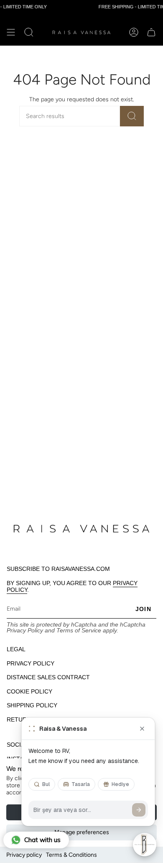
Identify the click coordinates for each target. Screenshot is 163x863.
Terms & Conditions (71, 854)
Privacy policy (24, 854)
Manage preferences (81, 832)
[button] (29, 32)
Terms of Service (78, 630)
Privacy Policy (25, 630)
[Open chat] (144, 844)
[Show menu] (11, 32)
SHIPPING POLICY (32, 705)
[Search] (132, 116)
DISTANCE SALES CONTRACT (48, 677)
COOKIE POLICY (29, 691)
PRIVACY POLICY (30, 663)
